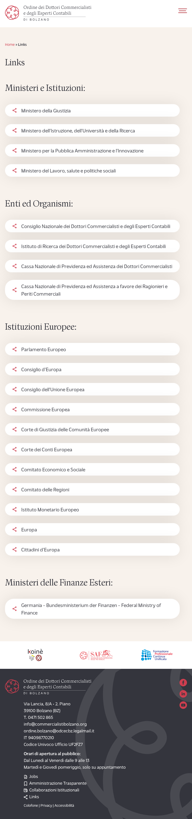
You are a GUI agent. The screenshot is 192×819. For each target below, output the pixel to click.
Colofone (31, 806)
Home (10, 45)
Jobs (33, 777)
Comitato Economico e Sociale (53, 470)
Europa (29, 530)
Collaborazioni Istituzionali (54, 790)
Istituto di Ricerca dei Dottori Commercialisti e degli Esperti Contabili (93, 246)
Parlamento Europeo (43, 349)
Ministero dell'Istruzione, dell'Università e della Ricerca (78, 131)
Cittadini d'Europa (40, 550)
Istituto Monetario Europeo (50, 510)
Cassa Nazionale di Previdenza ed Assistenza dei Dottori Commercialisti (96, 266)
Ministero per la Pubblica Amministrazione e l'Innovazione (82, 151)
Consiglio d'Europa (41, 369)
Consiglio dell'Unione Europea (52, 389)
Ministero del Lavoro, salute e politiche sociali (68, 171)
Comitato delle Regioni (45, 490)
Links (34, 797)
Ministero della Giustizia (46, 111)
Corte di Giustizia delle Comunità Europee (65, 430)
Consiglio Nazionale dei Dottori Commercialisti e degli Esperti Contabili (95, 226)
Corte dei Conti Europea (46, 450)
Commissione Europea (45, 410)
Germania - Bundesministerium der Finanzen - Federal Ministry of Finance (91, 609)
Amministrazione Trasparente (57, 783)
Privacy (46, 806)
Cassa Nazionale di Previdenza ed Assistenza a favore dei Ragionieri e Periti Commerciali (94, 290)
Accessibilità (64, 806)
